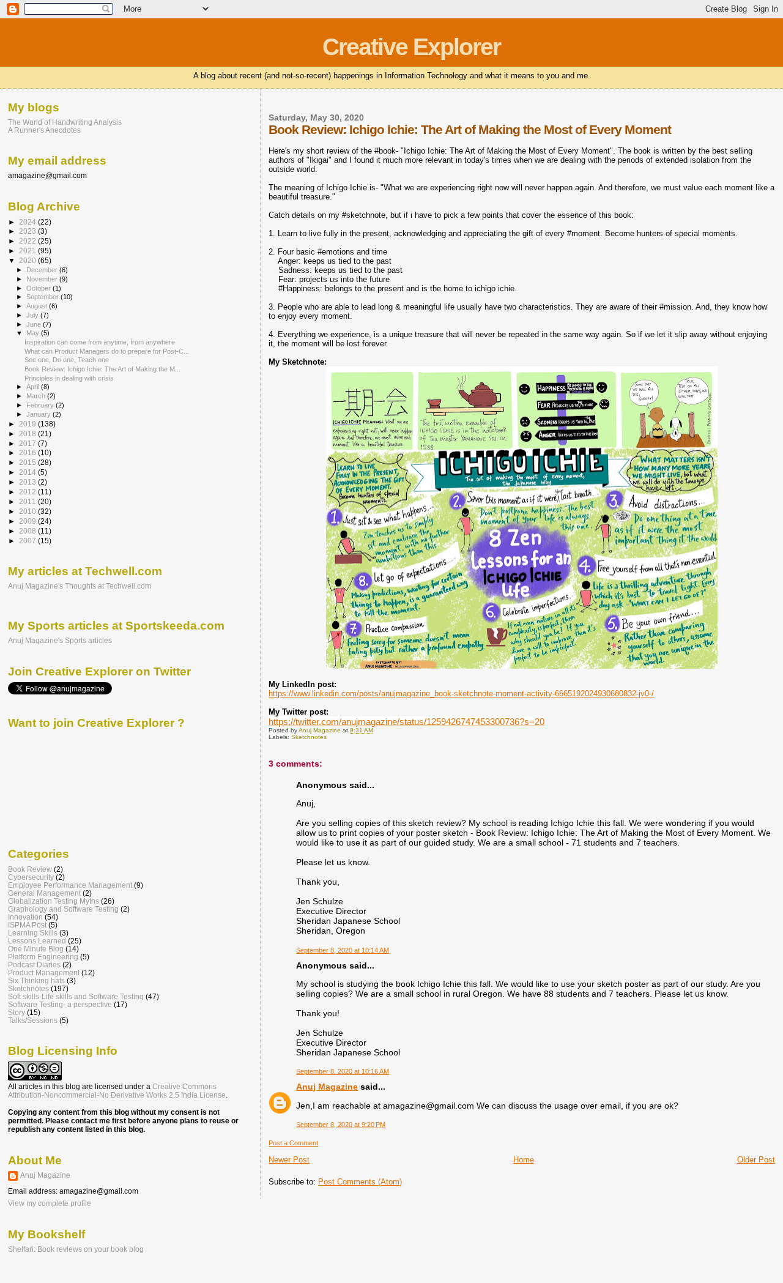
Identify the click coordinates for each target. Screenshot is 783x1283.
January (39, 414)
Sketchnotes (309, 737)
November (42, 279)
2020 (28, 260)
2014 (28, 472)
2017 (28, 443)
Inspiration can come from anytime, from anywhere (99, 342)
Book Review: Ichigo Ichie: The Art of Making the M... (102, 369)
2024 (28, 222)
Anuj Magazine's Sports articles (60, 640)
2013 (28, 482)
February (41, 405)
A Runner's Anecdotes (44, 130)
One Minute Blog (36, 949)
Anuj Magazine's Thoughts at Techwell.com (79, 586)
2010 (28, 511)
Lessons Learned (37, 941)
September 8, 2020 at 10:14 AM (342, 950)
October (39, 288)
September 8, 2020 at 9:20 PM (340, 1124)
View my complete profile (49, 1203)
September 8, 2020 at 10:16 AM (342, 1071)
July (33, 315)
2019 (28, 424)
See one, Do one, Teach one (66, 359)
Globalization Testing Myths (53, 901)
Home (523, 1159)
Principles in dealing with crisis (69, 378)
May (33, 333)
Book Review (30, 869)
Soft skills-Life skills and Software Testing (76, 996)
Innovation (25, 917)
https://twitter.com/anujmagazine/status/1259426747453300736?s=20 (406, 721)
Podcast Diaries (34, 965)
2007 (28, 541)
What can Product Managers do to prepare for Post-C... (106, 351)
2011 (28, 501)
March (36, 396)
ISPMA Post (27, 925)
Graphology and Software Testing (63, 909)
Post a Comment (293, 1143)
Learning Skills (33, 933)
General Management (44, 893)
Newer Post (289, 1159)
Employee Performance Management (70, 885)
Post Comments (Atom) (360, 1181)
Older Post (756, 1159)
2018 (28, 433)
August (37, 306)
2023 (28, 231)
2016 (28, 452)
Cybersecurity (31, 877)
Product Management (44, 972)
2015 (28, 462)
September (43, 296)
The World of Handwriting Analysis (65, 122)
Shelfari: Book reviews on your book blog (76, 1249)
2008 (28, 531)
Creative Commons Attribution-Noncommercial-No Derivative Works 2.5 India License (117, 1090)
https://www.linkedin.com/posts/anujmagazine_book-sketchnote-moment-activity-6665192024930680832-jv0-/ (461, 693)
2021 (28, 251)
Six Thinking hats (36, 980)
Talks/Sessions (33, 1020)
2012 (28, 492)
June (34, 324)
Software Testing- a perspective (60, 1004)
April (33, 386)
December (42, 269)
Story (16, 1012)
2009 (28, 521)
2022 (28, 241)
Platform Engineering (43, 957)
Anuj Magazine (327, 1086)
